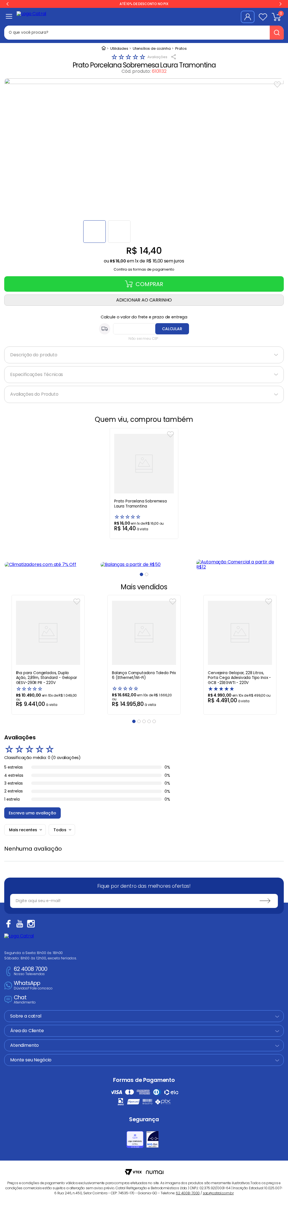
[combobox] (112, 33)
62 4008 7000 (30, 971)
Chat (25, 1000)
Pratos (181, 49)
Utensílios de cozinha (152, 49)
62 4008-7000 (188, 1193)
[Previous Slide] (7, 4)
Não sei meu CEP (144, 338)
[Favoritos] (263, 17)
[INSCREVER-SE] (265, 901)
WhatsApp (33, 985)
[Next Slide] (280, 4)
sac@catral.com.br (218, 1193)
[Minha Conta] (248, 17)
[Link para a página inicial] (103, 48)
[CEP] (144, 328)
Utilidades (119, 49)
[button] (144, 268)
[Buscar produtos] (277, 33)
